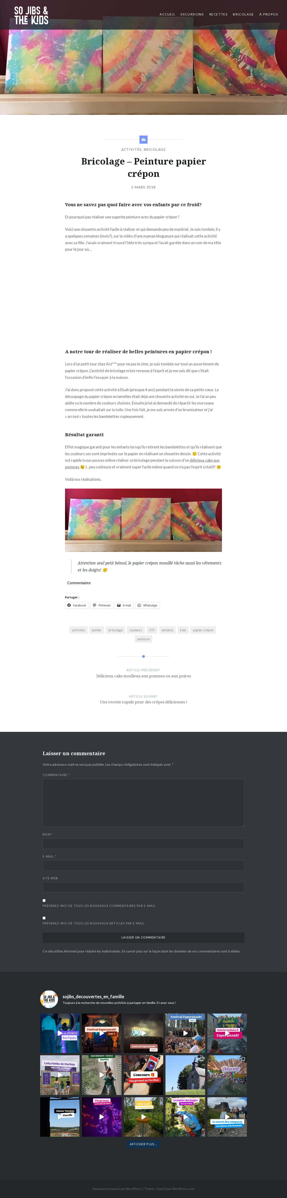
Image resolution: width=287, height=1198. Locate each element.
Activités (131, 149)
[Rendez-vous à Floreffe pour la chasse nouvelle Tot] (185, 1075)
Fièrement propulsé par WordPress (117, 1189)
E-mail (49, 856)
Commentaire (56, 775)
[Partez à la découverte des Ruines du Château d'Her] (227, 1117)
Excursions (192, 14)
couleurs (135, 630)
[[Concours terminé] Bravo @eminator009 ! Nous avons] (143, 1075)
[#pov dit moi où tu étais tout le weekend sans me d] (227, 1075)
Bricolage (243, 14)
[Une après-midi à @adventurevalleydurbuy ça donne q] (102, 1075)
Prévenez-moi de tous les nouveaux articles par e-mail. (94, 923)
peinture (143, 639)
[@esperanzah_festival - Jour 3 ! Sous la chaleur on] (102, 1033)
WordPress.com (183, 1189)
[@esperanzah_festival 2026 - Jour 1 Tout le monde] (185, 1033)
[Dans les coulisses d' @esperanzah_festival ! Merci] (227, 1033)
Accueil (167, 14)
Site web (50, 878)
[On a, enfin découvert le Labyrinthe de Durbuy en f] (60, 1075)
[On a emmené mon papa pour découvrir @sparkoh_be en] (60, 1033)
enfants (167, 630)
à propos (268, 14)
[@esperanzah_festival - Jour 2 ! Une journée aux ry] (143, 1033)
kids (183, 630)
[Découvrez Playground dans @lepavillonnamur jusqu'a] (102, 1117)
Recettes (218, 14)
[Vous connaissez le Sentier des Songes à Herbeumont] (185, 1117)
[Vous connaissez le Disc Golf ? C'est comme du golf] (143, 1117)
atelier (97, 630)
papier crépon (203, 630)
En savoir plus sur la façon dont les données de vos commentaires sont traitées (181, 951)
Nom (48, 834)
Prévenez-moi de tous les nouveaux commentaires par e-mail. (99, 906)
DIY (152, 630)
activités (78, 630)
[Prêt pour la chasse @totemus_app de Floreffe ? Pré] (60, 1117)
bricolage (116, 630)
